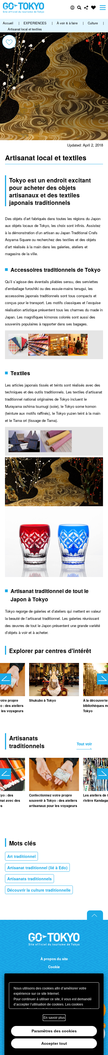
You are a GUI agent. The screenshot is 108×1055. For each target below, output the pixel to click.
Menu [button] (103, 7)
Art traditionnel (21, 856)
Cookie (54, 967)
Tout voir (84, 743)
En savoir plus (54, 1018)
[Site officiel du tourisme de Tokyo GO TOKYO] (23, 8)
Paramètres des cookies (54, 1031)
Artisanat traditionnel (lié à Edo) (37, 867)
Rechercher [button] (79, 8)
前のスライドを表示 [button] (5, 679)
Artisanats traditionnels (29, 878)
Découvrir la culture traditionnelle (39, 890)
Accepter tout (54, 1043)
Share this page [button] (86, 8)
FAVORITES (93, 8)
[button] (72, 8)
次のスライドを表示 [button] (102, 679)
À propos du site (54, 959)
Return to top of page (95, 915)
